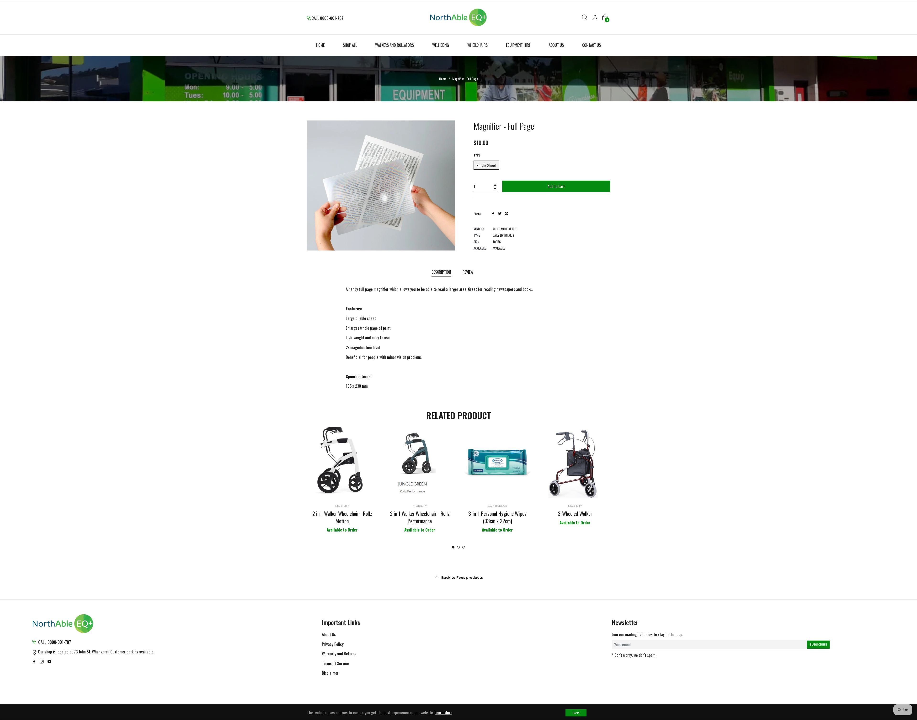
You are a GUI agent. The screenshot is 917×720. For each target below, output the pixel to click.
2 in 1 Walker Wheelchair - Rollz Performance (420, 517)
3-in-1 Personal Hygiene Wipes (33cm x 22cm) (497, 517)
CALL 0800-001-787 (327, 18)
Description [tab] (441, 272)
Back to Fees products (461, 577)
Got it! (576, 713)
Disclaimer (330, 673)
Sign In (595, 17)
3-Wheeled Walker (575, 513)
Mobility (342, 505)
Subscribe (818, 644)
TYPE (477, 154)
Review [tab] (468, 272)
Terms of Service (335, 663)
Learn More (443, 712)
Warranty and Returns (339, 654)
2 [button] (458, 547)
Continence (497, 505)
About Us (329, 634)
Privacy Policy (333, 644)
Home (442, 78)
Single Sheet (486, 165)
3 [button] (463, 547)
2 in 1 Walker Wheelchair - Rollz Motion (342, 517)
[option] (342, 488)
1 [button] (453, 547)
